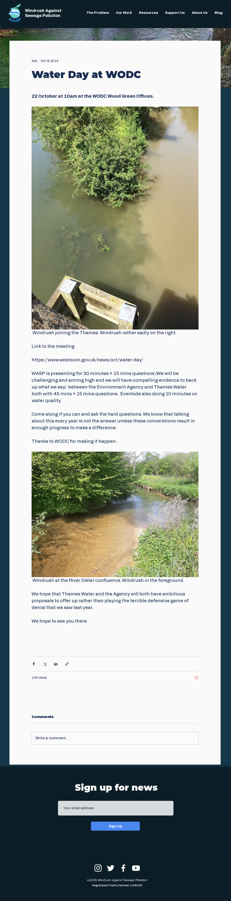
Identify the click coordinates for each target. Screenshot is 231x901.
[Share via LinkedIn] (56, 664)
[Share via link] (67, 664)
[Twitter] (111, 868)
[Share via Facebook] (34, 664)
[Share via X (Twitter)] (45, 664)
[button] (97, 12)
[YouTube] (136, 868)
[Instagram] (98, 868)
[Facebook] (123, 868)
